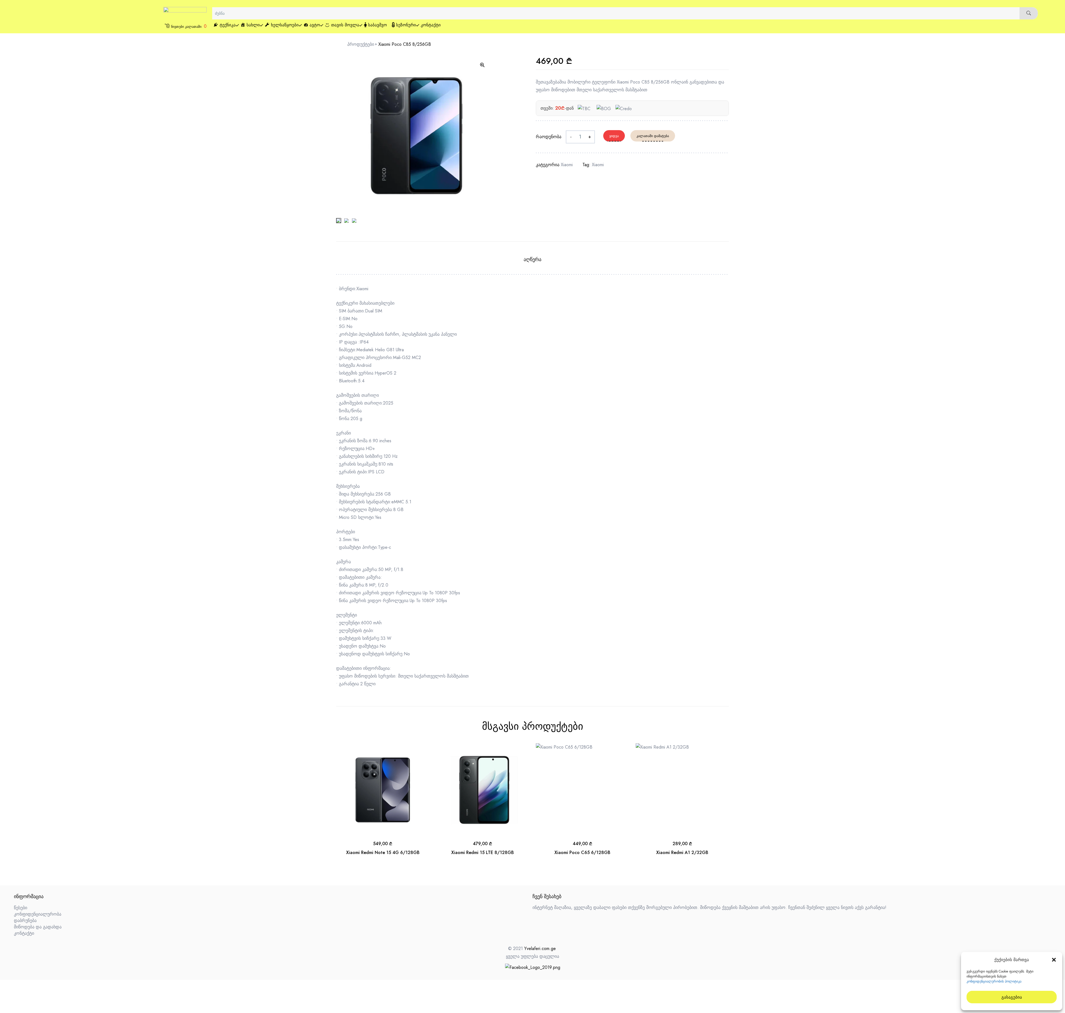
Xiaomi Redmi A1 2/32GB (682, 852)
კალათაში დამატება (653, 135)
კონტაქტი (24, 933)
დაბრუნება (25, 920)
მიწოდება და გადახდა (38, 927)
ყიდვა (614, 135)
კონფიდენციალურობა (37, 914)
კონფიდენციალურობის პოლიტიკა (994, 981)
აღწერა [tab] (532, 259)
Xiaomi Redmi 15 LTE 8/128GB (482, 852)
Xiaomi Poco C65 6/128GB (582, 852)
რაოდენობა (548, 136)
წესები (20, 908)
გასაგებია (1011, 997)
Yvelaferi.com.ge (540, 948)
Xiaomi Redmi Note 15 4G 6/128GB (383, 852)
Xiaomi (567, 164)
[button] (1054, 960)
